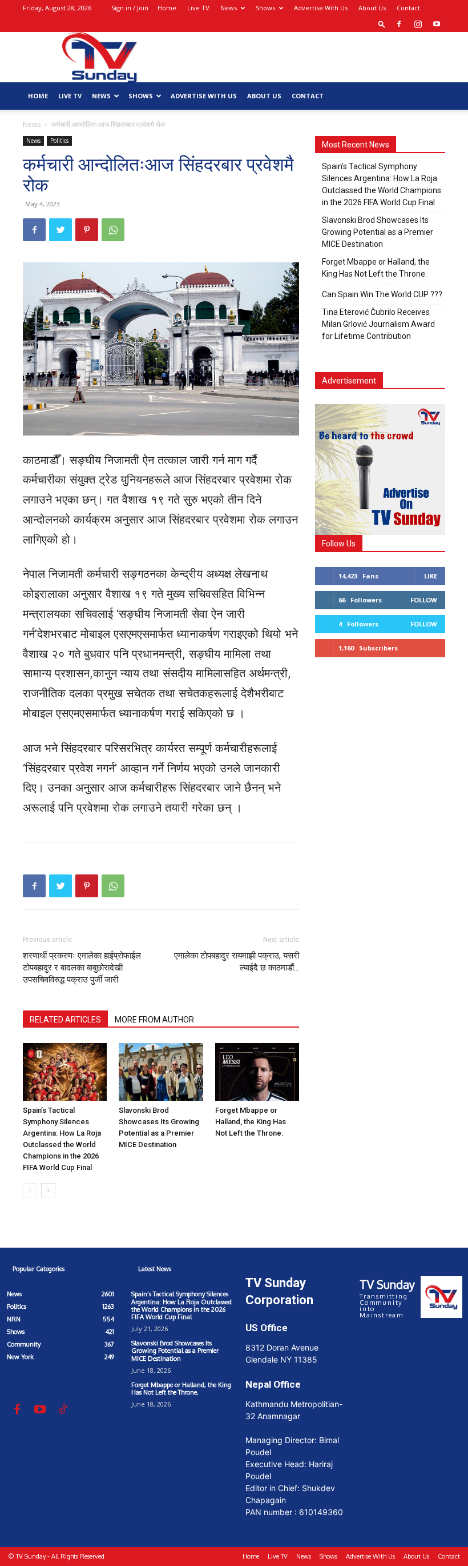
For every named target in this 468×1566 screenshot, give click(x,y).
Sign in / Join (129, 7)
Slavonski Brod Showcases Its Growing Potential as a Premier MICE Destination (377, 232)
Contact (408, 7)
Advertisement (349, 380)
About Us (372, 7)
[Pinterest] (86, 229)
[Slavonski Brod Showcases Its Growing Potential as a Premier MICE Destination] (161, 1072)
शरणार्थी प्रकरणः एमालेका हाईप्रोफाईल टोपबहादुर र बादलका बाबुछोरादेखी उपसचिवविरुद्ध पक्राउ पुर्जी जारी (82, 967)
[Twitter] (60, 229)
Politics (59, 141)
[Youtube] (436, 24)
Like (430, 576)
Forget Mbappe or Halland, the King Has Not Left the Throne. (250, 1121)
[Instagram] (417, 24)
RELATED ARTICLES (65, 1019)
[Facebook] (399, 24)
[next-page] (48, 1190)
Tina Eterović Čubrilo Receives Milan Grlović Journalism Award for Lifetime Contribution (378, 324)
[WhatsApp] (113, 229)
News (228, 7)
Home (167, 7)
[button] (381, 23)
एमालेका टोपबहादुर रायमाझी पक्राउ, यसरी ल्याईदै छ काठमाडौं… (236, 961)
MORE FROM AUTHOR (154, 1019)
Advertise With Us (321, 7)
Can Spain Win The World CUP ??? (382, 294)
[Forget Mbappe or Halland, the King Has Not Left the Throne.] (257, 1072)
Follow (423, 600)
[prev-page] (30, 1190)
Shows (265, 7)
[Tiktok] (62, 1410)
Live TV (198, 7)
